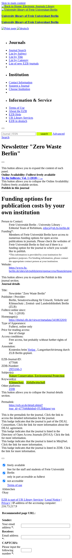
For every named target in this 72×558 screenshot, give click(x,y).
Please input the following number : (11, 550)
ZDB (12, 389)
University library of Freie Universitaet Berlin (30, 15)
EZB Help (15, 114)
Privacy (5, 503)
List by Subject (17, 53)
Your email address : (8, 526)
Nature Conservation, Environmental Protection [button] (36, 375)
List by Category (18, 60)
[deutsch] (23, 28)
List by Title (16, 56)
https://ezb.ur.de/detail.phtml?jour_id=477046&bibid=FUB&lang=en (32, 407)
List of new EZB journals (24, 63)
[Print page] (9, 28)
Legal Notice (52, 499)
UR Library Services (21, 117)
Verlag (32, 349)
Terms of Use (17, 107)
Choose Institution (19, 89)
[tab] (36, 174)
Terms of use (14, 485)
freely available (16, 465)
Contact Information (20, 82)
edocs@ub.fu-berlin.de (56, 228)
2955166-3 (15, 369)
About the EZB (18, 111)
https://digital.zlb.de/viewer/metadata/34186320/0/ (38, 319)
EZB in (18, 121)
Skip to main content (13, 3)
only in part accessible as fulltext (26, 476)
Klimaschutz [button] (16, 382)
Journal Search (17, 50)
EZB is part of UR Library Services (22, 499)
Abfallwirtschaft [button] (35, 382)
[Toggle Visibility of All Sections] (2, 162)
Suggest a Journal (19, 85)
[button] (28, 174)
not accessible (15, 480)
